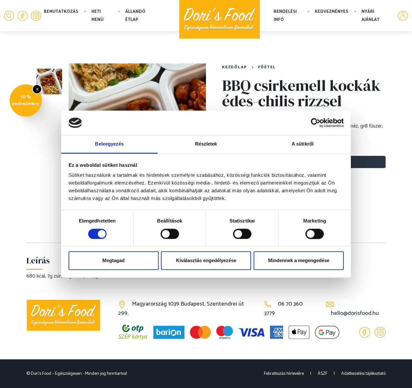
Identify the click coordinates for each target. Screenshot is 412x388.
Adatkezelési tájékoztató (363, 373)
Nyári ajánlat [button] (370, 15)
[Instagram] (36, 16)
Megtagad (113, 260)
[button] (9, 16)
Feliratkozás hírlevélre (284, 373)
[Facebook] (22, 16)
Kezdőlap (234, 67)
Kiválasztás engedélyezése (206, 260)
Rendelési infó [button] (285, 15)
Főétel (267, 67)
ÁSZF (322, 373)
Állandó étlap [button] (135, 15)
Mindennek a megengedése (298, 260)
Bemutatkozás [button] (61, 11)
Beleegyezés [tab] (109, 144)
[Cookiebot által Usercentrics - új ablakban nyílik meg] (315, 123)
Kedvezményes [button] (331, 11)
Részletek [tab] (206, 144)
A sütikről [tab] (303, 144)
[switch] (170, 234)
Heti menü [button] (97, 15)
